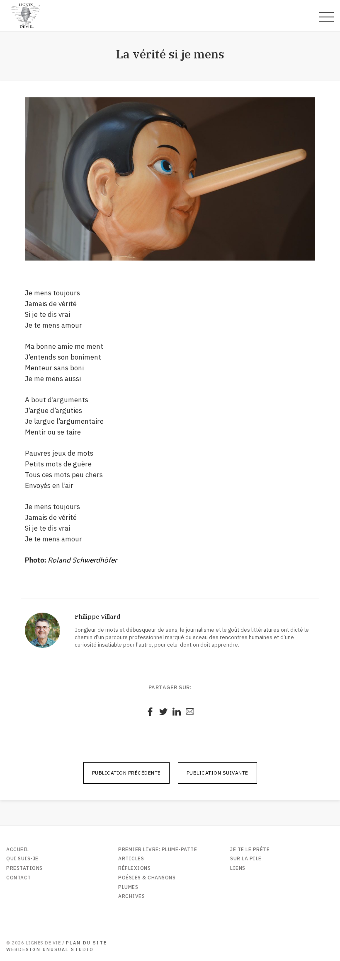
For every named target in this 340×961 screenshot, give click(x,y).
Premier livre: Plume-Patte (157, 849)
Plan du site (86, 943)
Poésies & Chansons (146, 877)
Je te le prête (250, 849)
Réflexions (134, 868)
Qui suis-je (22, 858)
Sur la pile (246, 858)
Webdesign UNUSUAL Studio (50, 949)
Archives (131, 896)
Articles (131, 858)
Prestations (24, 868)
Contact (18, 877)
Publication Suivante (217, 773)
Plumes (128, 887)
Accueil (17, 849)
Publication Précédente (126, 773)
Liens (237, 868)
